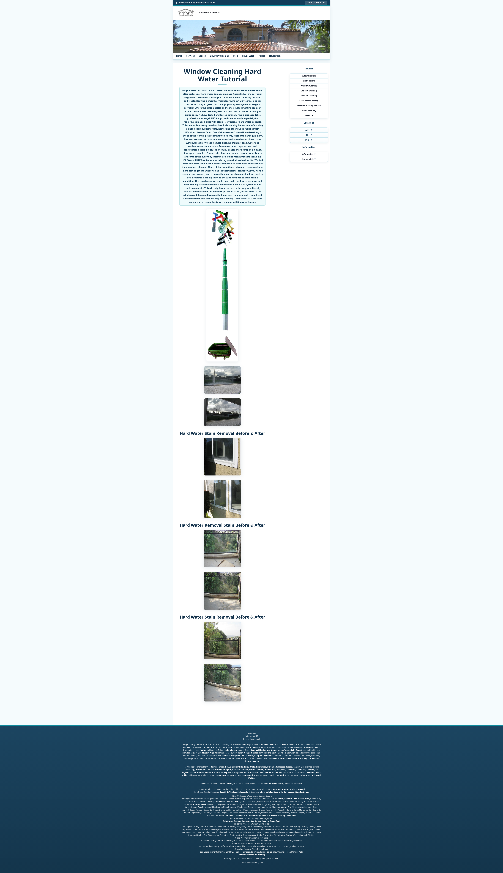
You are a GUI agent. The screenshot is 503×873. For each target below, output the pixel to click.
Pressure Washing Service (309, 105)
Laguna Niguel (269, 750)
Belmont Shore (217, 767)
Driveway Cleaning (219, 56)
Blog (235, 56)
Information (309, 154)
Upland (301, 789)
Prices (262, 56)
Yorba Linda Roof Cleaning (231, 815)
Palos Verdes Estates (269, 772)
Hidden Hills (269, 769)
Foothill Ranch (259, 747)
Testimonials (309, 159)
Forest (299, 750)
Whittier (251, 778)
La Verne (310, 769)
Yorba (271, 758)
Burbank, (271, 767)
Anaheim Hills (267, 744)
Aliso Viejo (246, 744)
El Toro (248, 747)
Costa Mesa (220, 801)
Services (190, 56)
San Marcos (289, 792)
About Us (309, 115)
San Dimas (221, 775)
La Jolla (269, 792)
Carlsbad (241, 792)
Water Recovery (309, 110)
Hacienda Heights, (223, 769)
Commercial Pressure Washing (251, 854)
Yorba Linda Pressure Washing (294, 758)
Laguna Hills (256, 750)
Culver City (189, 769)
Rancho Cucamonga (282, 789)
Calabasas (280, 767)
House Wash (248, 56)
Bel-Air (228, 767)
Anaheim (279, 799)
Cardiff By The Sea (228, 792)
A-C (308, 130)
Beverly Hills (237, 767)
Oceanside (278, 792)
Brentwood (261, 767)
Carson (289, 767)
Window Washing (309, 90)
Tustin (243, 758)
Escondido (260, 792)
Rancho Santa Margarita (229, 755)
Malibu (193, 772)
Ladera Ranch (231, 750)
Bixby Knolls (249, 767)
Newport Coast (251, 753)
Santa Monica (248, 775)
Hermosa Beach (256, 769)
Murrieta (273, 783)
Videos (202, 56)
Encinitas (250, 792)
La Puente (300, 769)
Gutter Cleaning (309, 76)
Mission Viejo (208, 753)
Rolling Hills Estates (191, 775)
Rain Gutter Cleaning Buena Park (265, 821)
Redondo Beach (314, 772)
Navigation (275, 56)
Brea (284, 744)
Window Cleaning (309, 95)
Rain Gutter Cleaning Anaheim (236, 821)
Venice (283, 775)
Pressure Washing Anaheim (256, 815)
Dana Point (228, 747)
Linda (276, 758)
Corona (229, 783)
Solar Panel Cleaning (308, 100)
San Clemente (247, 755)
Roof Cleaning (308, 81)
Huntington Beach (312, 747)
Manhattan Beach (205, 772)
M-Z (309, 140)
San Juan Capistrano (263, 755)
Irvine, (203, 750)
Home (179, 56)
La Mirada (290, 769)
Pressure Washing (309, 86)
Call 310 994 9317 (316, 2)
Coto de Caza (208, 747)
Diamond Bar (201, 769)
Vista (297, 792)
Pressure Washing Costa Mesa (282, 815)
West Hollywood (313, 775)
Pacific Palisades (251, 772)
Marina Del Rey (220, 772)
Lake (293, 750)
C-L (309, 135)
